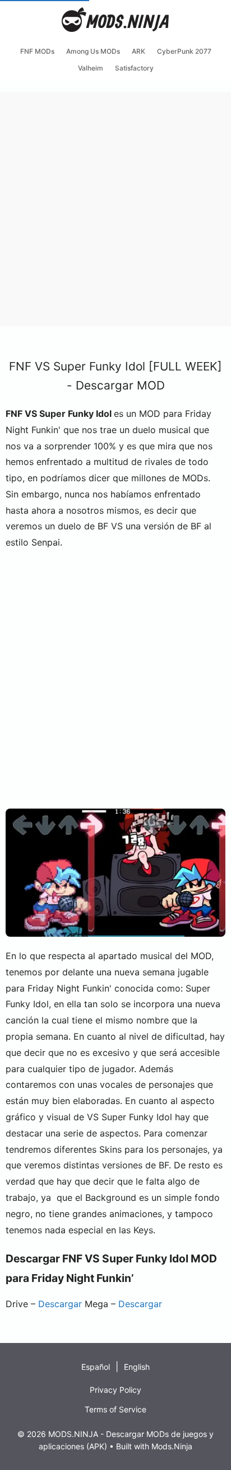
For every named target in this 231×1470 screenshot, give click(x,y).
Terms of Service (115, 1409)
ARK (138, 51)
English (137, 1367)
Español (95, 1367)
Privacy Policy (115, 1389)
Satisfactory (134, 68)
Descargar (60, 1303)
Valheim (90, 68)
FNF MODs (37, 51)
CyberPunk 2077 (184, 51)
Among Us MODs (93, 51)
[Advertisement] (115, 207)
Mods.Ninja (171, 1446)
